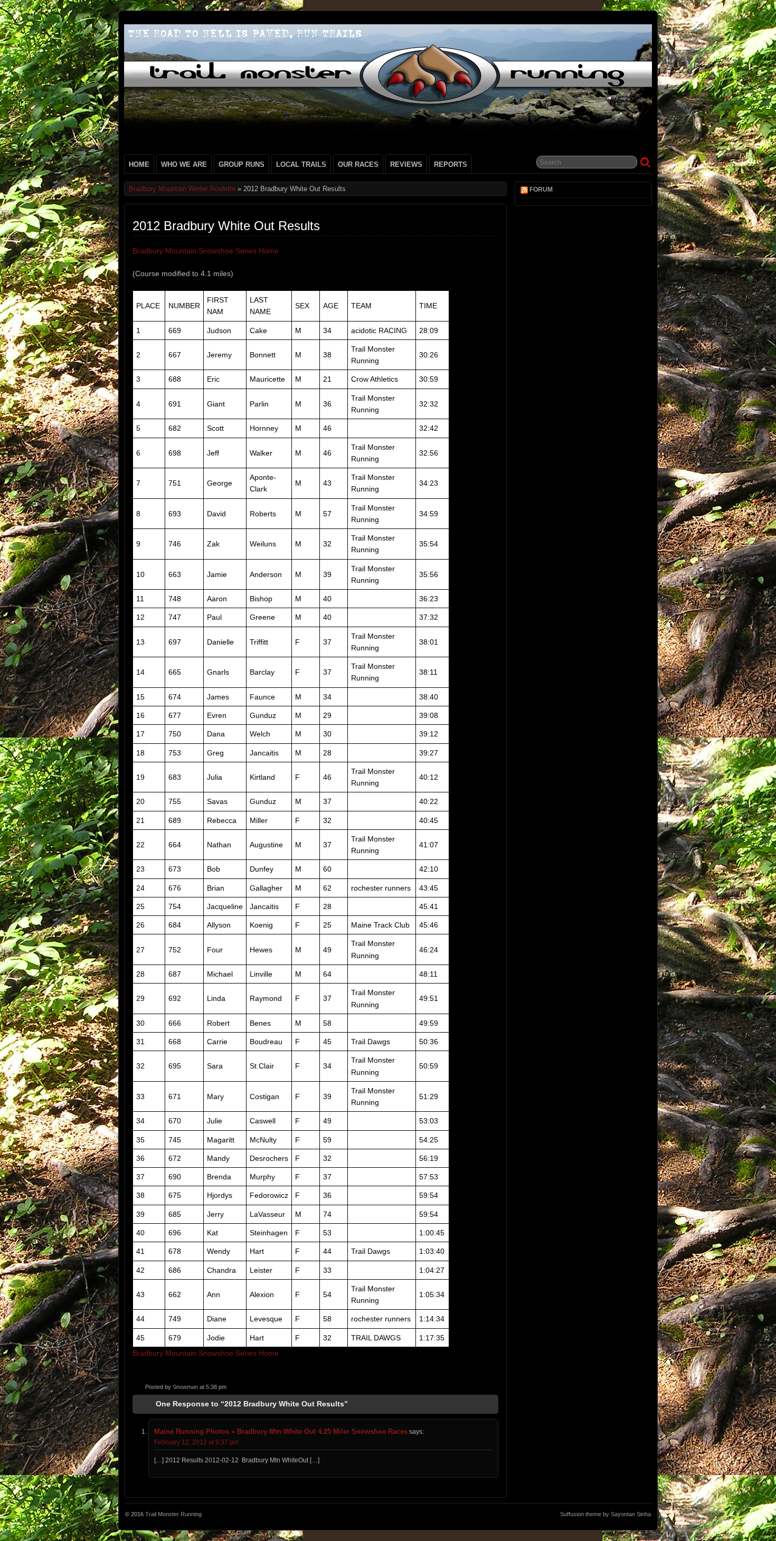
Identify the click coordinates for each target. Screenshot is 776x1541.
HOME (139, 164)
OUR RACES (358, 164)
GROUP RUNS (241, 164)
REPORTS (450, 164)
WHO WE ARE (184, 164)
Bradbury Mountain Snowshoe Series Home (206, 251)
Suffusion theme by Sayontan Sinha (605, 1514)
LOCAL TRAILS (301, 164)
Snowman (185, 1387)
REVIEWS (406, 164)
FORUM (541, 189)
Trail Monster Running (173, 1514)
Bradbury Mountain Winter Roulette (182, 189)
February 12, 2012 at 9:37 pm (196, 1442)
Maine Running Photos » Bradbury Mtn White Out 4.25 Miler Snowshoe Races (281, 1431)
